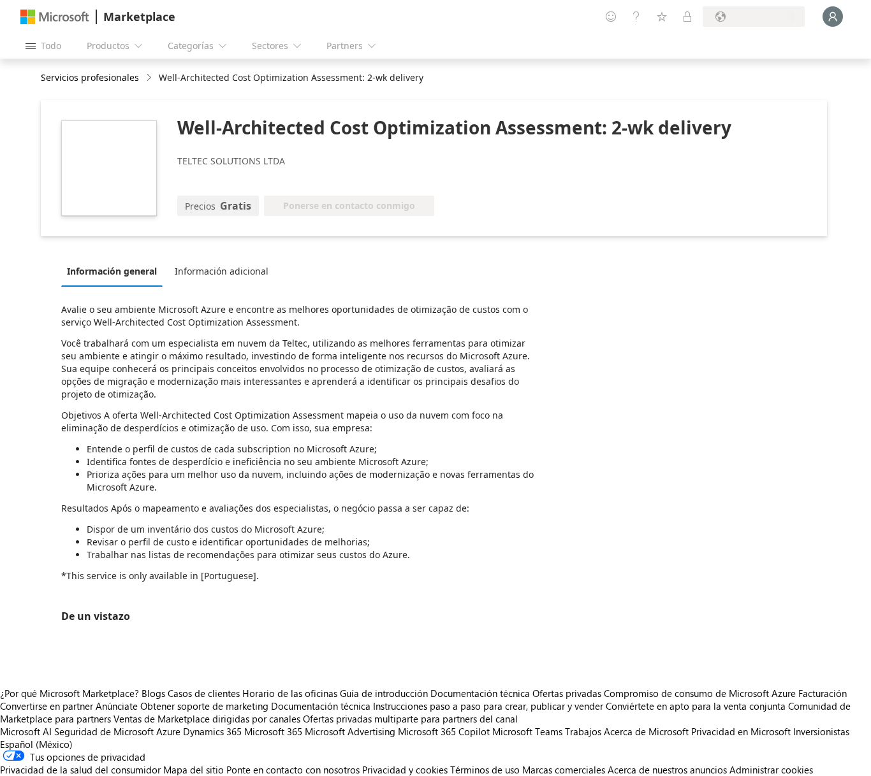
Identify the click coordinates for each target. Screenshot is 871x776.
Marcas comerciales (563, 769)
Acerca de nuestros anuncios (667, 769)
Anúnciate (117, 706)
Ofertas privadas (566, 693)
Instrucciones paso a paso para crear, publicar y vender (488, 706)
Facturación (822, 693)
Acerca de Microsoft (646, 731)
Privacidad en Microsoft (741, 731)
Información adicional (221, 271)
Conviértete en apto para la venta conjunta (696, 706)
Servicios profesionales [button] (90, 77)
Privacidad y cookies (405, 769)
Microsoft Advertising (350, 731)
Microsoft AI (26, 731)
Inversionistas (821, 731)
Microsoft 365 (273, 731)
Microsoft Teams (527, 731)
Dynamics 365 (212, 731)
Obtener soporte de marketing (204, 706)
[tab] (115, 271)
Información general (112, 271)
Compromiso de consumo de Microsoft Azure (701, 693)
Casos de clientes (204, 693)
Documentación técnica (480, 693)
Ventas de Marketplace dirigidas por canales (206, 718)
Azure (168, 731)
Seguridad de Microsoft (104, 731)
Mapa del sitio (193, 769)
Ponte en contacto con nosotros (293, 769)
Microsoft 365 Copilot (444, 731)
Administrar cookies (771, 769)
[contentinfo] (150, 78)
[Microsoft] (54, 17)
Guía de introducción (384, 693)
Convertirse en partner (46, 706)
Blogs (153, 693)
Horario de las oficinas (289, 693)
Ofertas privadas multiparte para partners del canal (410, 718)
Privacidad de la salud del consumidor (80, 769)
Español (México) (36, 744)
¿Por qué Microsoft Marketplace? (69, 693)
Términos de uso (485, 769)
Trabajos (583, 731)
